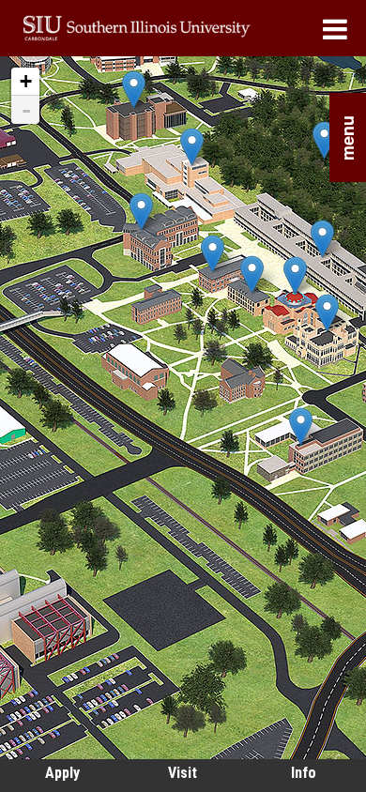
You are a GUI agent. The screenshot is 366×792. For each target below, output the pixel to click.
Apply (62, 773)
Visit (182, 773)
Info (303, 773)
